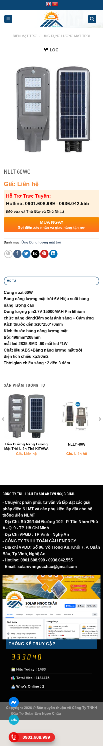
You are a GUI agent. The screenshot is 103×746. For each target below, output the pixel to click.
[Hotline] (13, 737)
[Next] (99, 429)
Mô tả (11, 281)
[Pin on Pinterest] (44, 254)
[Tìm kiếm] (92, 19)
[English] (49, 4)
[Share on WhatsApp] (8, 254)
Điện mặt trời (25, 36)
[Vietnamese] (55, 4)
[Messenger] (13, 702)
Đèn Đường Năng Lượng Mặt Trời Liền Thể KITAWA (26, 446)
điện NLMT (23, 509)
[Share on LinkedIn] (53, 254)
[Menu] (8, 19)
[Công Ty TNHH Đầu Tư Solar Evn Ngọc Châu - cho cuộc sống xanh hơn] (51, 19)
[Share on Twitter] (26, 254)
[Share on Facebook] (17, 254)
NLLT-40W (76, 444)
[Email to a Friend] (35, 254)
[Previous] (3, 429)
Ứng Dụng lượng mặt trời (66, 36)
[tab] (51, 281)
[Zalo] (13, 719)
